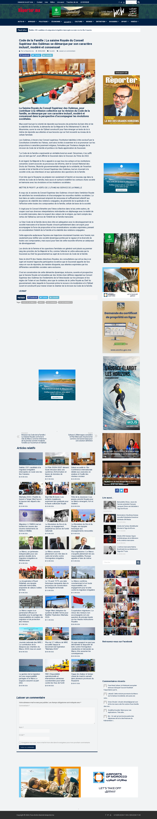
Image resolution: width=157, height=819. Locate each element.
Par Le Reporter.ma (27, 51)
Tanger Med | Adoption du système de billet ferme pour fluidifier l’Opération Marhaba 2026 (56, 613)
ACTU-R (21, 21)
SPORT (124, 21)
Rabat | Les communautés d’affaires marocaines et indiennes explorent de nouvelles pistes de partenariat (118, 454)
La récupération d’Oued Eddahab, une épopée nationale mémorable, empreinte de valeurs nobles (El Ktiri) (30, 585)
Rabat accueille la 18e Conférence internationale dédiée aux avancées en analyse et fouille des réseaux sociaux (81, 471)
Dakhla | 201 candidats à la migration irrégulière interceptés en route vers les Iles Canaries (30, 470)
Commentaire (24, 705)
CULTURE (78, 21)
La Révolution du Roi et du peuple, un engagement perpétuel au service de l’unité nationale (57, 527)
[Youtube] (124, 2)
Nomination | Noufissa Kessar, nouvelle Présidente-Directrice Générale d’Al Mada (127, 517)
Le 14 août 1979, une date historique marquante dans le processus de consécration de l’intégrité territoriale (57, 584)
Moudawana (51, 302)
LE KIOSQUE (84, 2)
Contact (39, 2)
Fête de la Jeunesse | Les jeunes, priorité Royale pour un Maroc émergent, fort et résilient (82, 500)
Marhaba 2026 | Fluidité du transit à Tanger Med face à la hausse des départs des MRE (30, 500)
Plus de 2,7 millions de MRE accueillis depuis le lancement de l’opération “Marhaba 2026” (56, 645)
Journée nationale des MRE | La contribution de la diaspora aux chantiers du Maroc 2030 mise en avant (30, 645)
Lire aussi (60, 2)
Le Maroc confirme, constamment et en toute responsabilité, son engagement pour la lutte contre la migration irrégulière (83, 585)
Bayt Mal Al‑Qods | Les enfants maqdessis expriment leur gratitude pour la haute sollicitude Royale (56, 500)
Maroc (41, 302)
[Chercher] (138, 2)
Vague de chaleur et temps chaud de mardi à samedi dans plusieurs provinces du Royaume (82, 677)
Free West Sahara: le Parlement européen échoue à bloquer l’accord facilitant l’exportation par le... (120, 688)
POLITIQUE (43, 21)
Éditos (52, 2)
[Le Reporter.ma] (29, 9)
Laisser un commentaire (67, 51)
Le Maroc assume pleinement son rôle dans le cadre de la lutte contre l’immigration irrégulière (56, 555)
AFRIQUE (31, 21)
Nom (21, 727)
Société (52, 51)
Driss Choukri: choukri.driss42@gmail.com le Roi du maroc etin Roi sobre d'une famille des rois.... (121, 704)
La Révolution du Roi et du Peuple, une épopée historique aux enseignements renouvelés (82, 527)
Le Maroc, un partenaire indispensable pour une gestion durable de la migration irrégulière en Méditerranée (28, 556)
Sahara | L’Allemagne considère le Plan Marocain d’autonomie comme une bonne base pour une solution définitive (80, 437)
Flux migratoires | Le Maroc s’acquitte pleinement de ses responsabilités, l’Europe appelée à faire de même (82, 555)
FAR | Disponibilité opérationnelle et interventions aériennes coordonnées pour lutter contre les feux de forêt (55, 678)
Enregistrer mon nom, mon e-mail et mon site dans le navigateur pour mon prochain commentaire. (55, 742)
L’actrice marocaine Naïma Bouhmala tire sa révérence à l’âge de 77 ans (127, 549)
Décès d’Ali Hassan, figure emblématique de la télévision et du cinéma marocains (127, 538)
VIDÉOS (134, 21)
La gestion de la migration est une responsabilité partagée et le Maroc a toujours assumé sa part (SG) (29, 678)
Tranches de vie (72, 2)
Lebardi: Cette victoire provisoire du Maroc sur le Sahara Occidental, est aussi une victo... (121, 696)
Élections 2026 (34, 30)
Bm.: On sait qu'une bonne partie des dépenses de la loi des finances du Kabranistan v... (119, 718)
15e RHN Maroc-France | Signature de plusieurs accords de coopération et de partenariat (119, 481)
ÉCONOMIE (56, 21)
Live (46, 2)
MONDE (89, 21)
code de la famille (29, 302)
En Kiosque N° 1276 (121, 72)
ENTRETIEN (100, 21)
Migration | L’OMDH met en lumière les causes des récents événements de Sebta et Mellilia (30, 527)
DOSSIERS (113, 21)
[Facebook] (119, 2)
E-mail (21, 735)
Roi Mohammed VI (65, 302)
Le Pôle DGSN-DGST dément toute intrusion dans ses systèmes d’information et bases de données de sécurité (57, 471)
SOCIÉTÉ (67, 22)
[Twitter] (121, 2)
